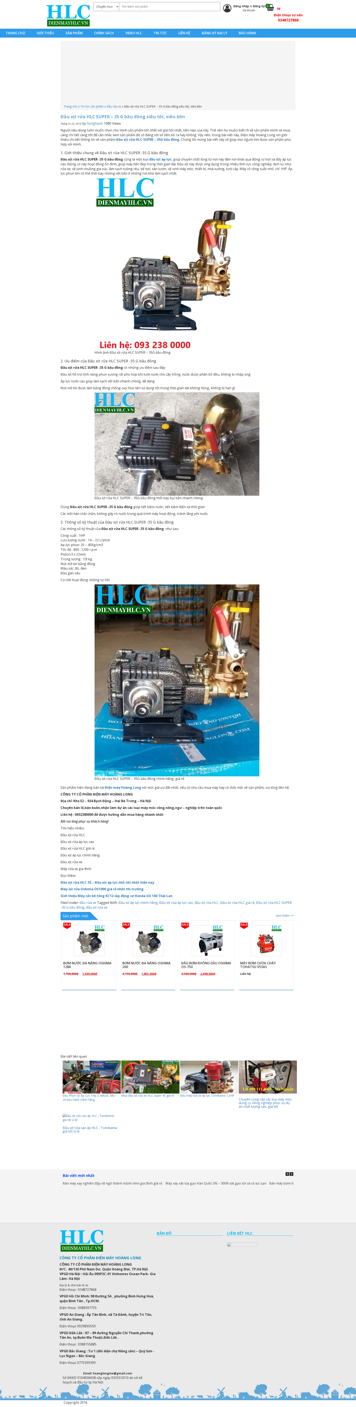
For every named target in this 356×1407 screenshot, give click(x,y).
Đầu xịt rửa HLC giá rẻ (237, 902)
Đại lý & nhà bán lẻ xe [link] (74, 1285)
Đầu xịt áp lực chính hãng (138, 902)
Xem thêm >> (285, 916)
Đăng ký (259, 6)
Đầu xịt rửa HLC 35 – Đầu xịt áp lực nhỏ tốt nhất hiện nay (107, 882)
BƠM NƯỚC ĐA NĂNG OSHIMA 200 (87, 965)
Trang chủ (70, 106)
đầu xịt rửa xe (96, 907)
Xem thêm (91, 950)
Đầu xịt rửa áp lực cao (176, 902)
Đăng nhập (241, 6)
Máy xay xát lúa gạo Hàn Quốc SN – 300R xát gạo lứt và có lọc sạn (215, 1183)
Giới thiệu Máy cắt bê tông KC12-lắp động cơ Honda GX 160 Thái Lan (116, 896)
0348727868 (288, 20)
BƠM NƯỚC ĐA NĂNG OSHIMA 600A (264, 965)
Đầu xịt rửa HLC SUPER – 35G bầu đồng (147, 139)
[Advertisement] (178, 73)
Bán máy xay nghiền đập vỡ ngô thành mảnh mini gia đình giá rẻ (112, 1183)
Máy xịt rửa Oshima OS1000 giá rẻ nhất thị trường (102, 889)
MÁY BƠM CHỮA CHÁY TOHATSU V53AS (199, 965)
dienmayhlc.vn (68, 15)
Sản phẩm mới (75, 915)
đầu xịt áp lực (160, 159)
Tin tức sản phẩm (92, 106)
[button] (291, 1174)
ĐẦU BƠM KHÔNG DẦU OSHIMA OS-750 (147, 965)
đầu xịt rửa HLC (206, 902)
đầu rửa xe (114, 106)
